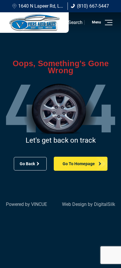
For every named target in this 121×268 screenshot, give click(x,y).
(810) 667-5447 (93, 6)
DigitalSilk (104, 204)
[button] (107, 22)
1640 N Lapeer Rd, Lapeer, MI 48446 (55, 6)
